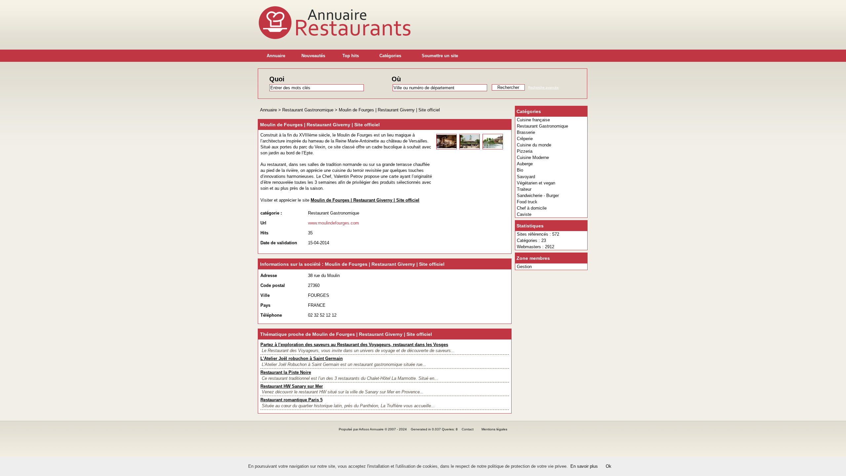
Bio (520, 170)
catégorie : (271, 213)
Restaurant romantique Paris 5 (291, 399)
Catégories (390, 55)
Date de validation (278, 242)
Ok (608, 466)
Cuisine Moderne (533, 157)
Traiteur (524, 189)
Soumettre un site (440, 55)
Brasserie (526, 132)
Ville (265, 295)
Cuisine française (533, 119)
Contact (468, 429)
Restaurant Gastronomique (542, 126)
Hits (264, 232)
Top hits (350, 55)
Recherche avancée (543, 87)
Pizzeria (524, 151)
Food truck (527, 201)
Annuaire (276, 55)
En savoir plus (584, 466)
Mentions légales (494, 429)
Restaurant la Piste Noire (285, 372)
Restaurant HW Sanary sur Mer (291, 386)
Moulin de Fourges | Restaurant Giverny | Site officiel (389, 109)
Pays (265, 305)
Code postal (272, 285)
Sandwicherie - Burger (538, 195)
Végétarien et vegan (536, 182)
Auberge (525, 163)
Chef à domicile (532, 208)
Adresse (268, 275)
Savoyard (526, 176)
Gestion (524, 266)
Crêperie (525, 138)
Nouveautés (313, 55)
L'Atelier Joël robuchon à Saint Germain (301, 358)
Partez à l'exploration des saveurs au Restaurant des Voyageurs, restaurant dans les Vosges (354, 344)
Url (263, 222)
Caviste (524, 214)
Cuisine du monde (534, 144)
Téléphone (271, 315)
